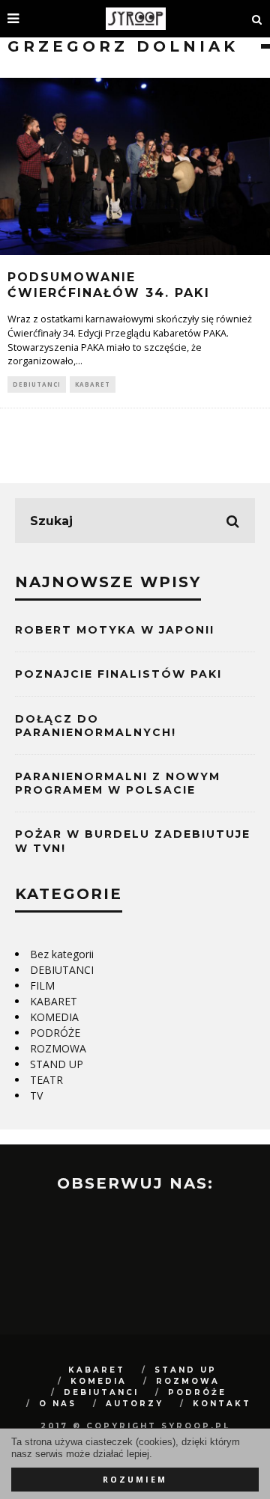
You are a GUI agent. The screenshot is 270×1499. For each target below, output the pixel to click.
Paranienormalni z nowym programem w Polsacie (117, 783)
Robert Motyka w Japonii (114, 630)
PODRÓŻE (55, 1033)
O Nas (57, 1403)
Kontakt (222, 1403)
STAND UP (56, 1064)
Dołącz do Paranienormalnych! (95, 725)
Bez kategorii (62, 954)
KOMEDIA (54, 1017)
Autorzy (135, 1403)
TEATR (46, 1080)
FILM (42, 985)
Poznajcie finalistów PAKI (118, 674)
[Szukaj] (257, 18)
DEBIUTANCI (37, 384)
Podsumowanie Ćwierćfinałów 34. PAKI (109, 285)
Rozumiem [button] (135, 1479)
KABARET (92, 384)
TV (36, 1095)
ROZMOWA (58, 1048)
